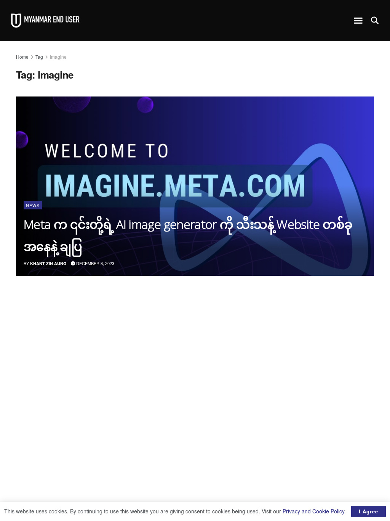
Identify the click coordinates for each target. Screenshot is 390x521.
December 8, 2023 (94, 263)
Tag (39, 56)
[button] (358, 20)
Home (22, 56)
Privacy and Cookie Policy (313, 511)
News (33, 205)
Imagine (58, 56)
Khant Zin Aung (48, 263)
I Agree (368, 511)
